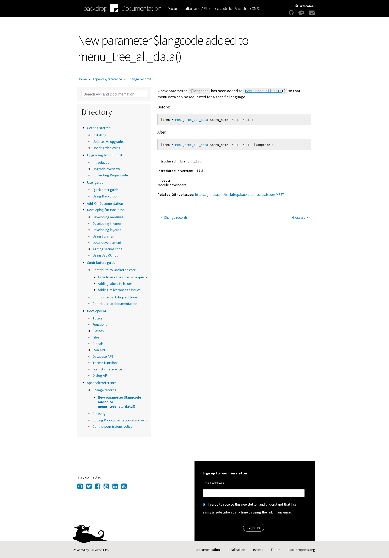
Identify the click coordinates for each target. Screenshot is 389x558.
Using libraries (103, 236)
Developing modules (107, 217)
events (258, 549)
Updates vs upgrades (108, 141)
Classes (98, 331)
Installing (99, 135)
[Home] (114, 8)
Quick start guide (105, 189)
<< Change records (173, 217)
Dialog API (100, 375)
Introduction (101, 162)
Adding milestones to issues (119, 289)
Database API (102, 356)
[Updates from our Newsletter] (311, 13)
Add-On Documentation (105, 203)
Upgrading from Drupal (104, 155)
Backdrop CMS (99, 550)
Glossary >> (301, 217)
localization (236, 549)
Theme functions (105, 362)
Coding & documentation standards (119, 420)
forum (276, 549)
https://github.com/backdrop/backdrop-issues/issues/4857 (239, 194)
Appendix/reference (107, 79)
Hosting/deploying (106, 147)
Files (95, 337)
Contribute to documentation (114, 303)
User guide (95, 182)
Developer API (97, 311)
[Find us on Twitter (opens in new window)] (90, 487)
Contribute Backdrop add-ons (114, 297)
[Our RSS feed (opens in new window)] (125, 487)
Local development (106, 242)
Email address (213, 483)
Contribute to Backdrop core (114, 269)
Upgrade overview (106, 169)
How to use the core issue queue (122, 277)
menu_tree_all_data (263, 91)
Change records (139, 79)
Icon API (98, 350)
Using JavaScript (105, 255)
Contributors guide (101, 262)
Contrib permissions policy (112, 426)
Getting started (99, 127)
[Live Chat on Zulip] (301, 13)
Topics (97, 318)
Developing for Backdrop (106, 209)
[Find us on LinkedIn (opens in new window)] (116, 487)
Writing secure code (107, 249)
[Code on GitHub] (291, 13)
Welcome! (307, 6)
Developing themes (107, 223)
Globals (98, 343)
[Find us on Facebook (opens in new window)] (99, 487)
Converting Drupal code (110, 175)
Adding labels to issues (115, 283)
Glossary (98, 413)
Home (82, 79)
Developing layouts (106, 229)
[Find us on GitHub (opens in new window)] (81, 487)
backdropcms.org (302, 549)
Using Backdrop (104, 196)
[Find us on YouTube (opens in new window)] (108, 487)
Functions (99, 324)
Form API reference (107, 369)
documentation (208, 549)
